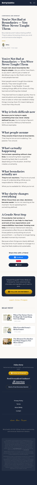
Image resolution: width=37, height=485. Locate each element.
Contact (18, 411)
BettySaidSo (8, 3)
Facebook (20, 257)
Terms (18, 404)
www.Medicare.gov (17, 448)
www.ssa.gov (26, 449)
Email (20, 265)
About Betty (18, 407)
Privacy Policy (18, 400)
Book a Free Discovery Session (18, 387)
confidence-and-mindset (11, 15)
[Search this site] (30, 3)
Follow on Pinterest (20, 292)
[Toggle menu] (34, 3)
